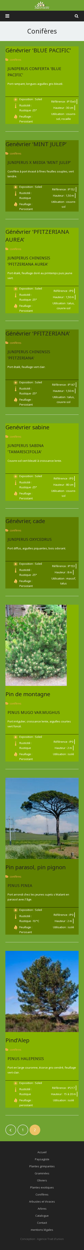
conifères (15, 59)
